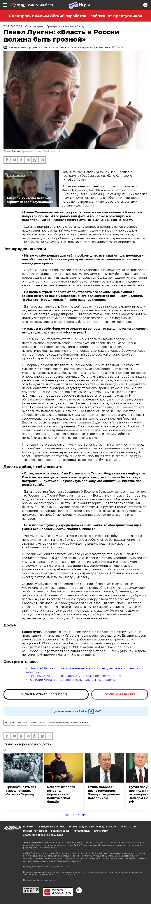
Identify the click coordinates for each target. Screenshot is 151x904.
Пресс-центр (128, 827)
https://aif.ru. (70, 874)
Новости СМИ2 (75, 815)
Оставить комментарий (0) (120, 694)
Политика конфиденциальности (39, 880)
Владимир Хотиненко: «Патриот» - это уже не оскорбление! (75, 676)
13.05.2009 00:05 (12, 26)
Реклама (28, 827)
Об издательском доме (51, 827)
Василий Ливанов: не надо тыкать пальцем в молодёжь (72, 679)
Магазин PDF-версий (35, 831)
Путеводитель (82, 831)
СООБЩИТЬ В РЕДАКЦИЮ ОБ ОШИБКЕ (43, 835)
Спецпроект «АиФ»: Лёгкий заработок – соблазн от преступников (75, 16)
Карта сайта (101, 831)
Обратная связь (60, 831)
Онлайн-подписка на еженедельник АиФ (93, 827)
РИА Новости (52, 151)
